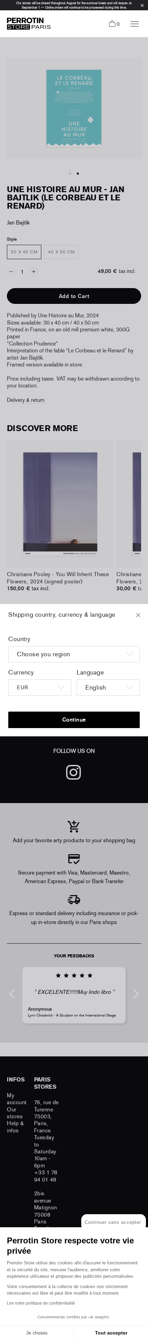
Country (19, 639)
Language (90, 672)
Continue (74, 719)
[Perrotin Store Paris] (27, 23)
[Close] (144, 618)
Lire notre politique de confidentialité (41, 1303)
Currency (21, 672)
